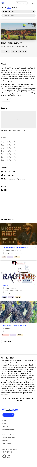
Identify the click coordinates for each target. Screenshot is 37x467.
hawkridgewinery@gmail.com (14, 179)
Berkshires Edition (8, 429)
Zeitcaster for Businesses (11, 435)
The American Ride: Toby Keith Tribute (15, 247)
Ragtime (5, 285)
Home (4, 421)
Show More (6, 100)
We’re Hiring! (6, 443)
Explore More (7, 341)
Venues (9, 7)
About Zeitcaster (8, 438)
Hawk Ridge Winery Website (14, 172)
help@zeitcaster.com (9, 449)
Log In (33, 3)
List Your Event (21, 3)
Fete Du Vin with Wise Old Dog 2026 (14, 325)
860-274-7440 (8, 175)
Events (4, 7)
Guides (14, 7)
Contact (5, 441)
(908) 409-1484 (7, 452)
